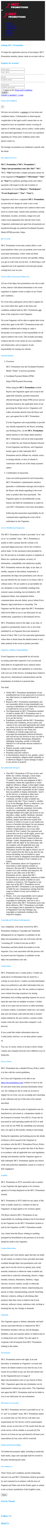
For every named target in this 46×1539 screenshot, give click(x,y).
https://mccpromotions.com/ (12, 1082)
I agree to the (18, 90)
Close (4, 1495)
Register (9, 33)
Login (8, 35)
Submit (4, 93)
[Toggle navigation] (2, 10)
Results (9, 23)
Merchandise (11, 28)
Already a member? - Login (12, 95)
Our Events (10, 26)
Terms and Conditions (23, 90)
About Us (10, 30)
